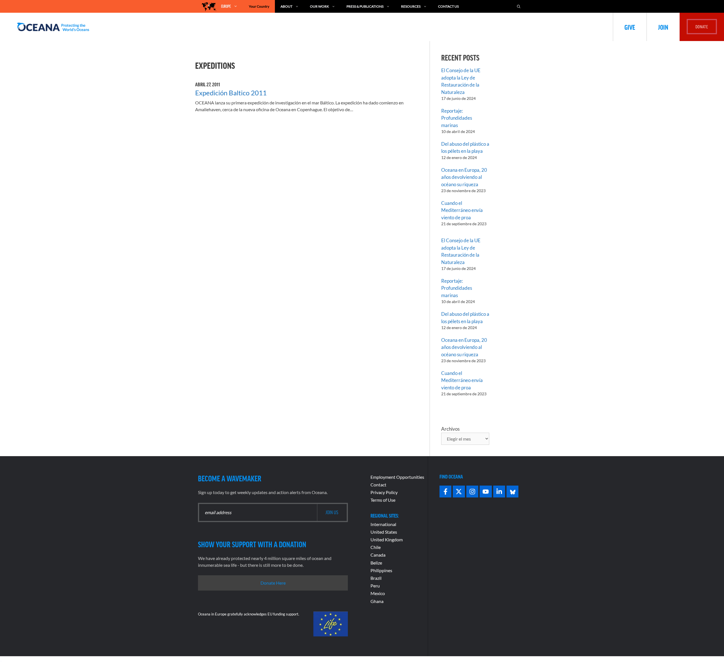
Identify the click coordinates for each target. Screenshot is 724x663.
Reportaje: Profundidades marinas (456, 118)
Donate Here (273, 582)
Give (629, 27)
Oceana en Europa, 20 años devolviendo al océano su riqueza (464, 177)
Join (663, 27)
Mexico (377, 593)
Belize (376, 562)
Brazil (376, 578)
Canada (377, 554)
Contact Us (448, 6)
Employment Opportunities (397, 477)
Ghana (376, 601)
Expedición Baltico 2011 (231, 93)
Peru (375, 585)
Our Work (319, 6)
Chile (375, 547)
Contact (378, 484)
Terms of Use (382, 500)
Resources (411, 6)
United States (383, 532)
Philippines (381, 570)
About (286, 6)
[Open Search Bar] (518, 6)
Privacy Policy (384, 492)
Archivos (450, 429)
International (383, 524)
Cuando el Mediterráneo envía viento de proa (462, 210)
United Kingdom (386, 539)
